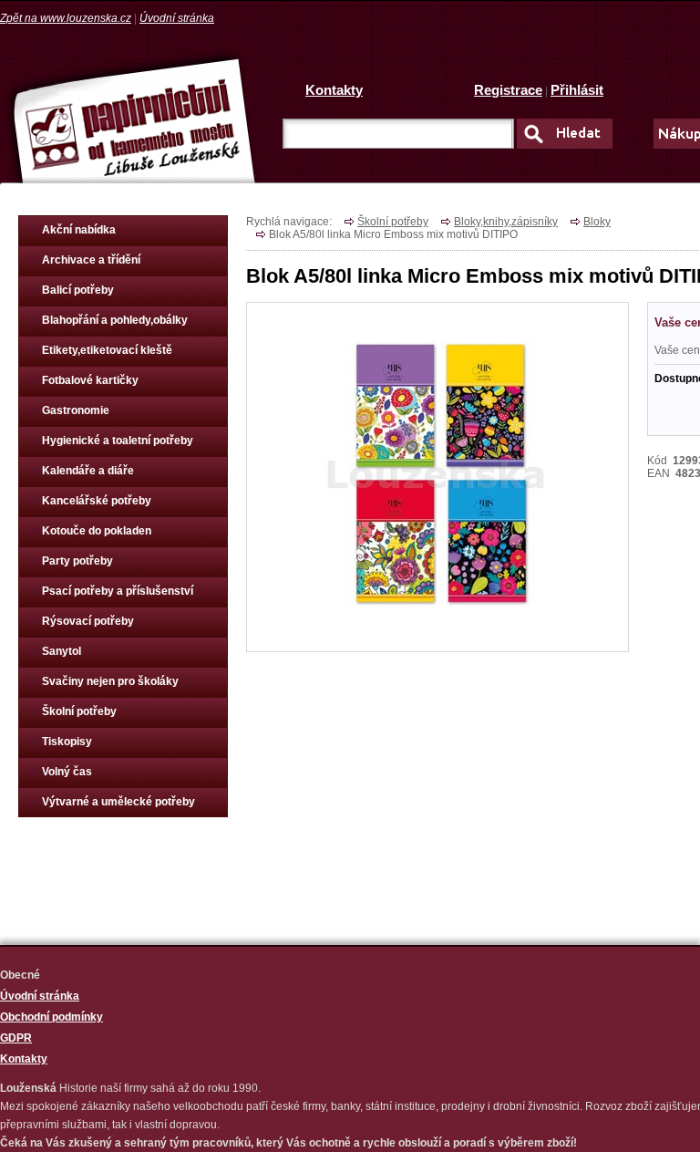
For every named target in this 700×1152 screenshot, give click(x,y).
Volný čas (67, 771)
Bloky (597, 221)
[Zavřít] (438, 627)
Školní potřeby (79, 711)
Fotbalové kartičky (90, 380)
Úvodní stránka (176, 18)
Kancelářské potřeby (96, 500)
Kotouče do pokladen (96, 530)
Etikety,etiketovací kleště (107, 350)
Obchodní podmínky (51, 1017)
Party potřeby (77, 561)
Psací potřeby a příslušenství (117, 591)
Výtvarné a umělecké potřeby (118, 801)
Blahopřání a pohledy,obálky (115, 320)
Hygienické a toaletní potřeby (117, 440)
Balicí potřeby (78, 290)
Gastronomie (75, 410)
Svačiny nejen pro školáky (110, 681)
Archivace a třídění (91, 260)
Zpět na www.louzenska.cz (65, 18)
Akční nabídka (79, 229)
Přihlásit (577, 90)
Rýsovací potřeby (88, 621)
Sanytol (61, 651)
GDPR (16, 1038)
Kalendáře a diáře (88, 470)
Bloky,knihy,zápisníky (506, 221)
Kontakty (334, 90)
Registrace (508, 90)
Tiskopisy (67, 741)
